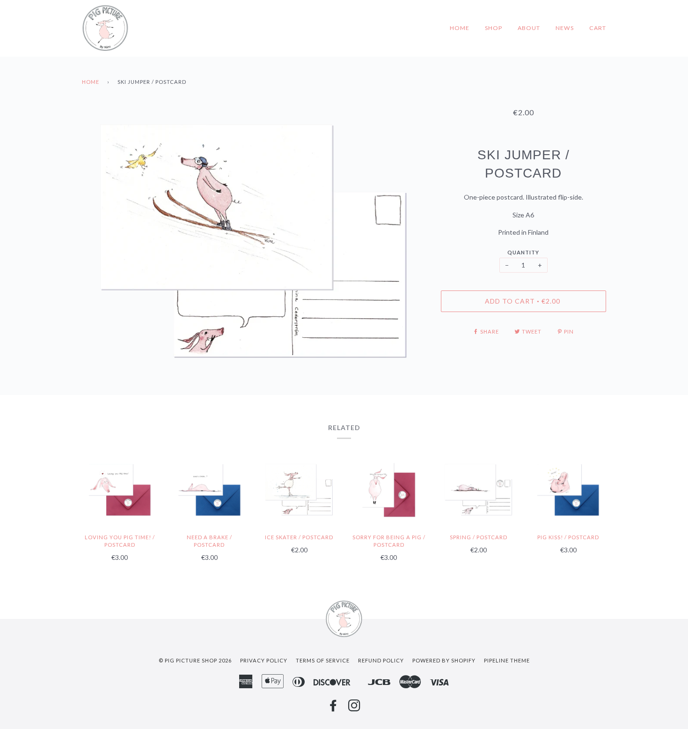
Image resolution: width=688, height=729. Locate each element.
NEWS (565, 27)
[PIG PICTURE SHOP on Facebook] (333, 708)
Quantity (523, 252)
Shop (493, 27)
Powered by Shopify (444, 660)
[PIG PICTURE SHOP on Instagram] (354, 708)
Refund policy (381, 660)
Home (459, 27)
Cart (597, 27)
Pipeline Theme (507, 660)
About (529, 27)
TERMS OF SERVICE (323, 660)
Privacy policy (263, 660)
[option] (254, 243)
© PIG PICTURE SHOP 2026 (195, 660)
